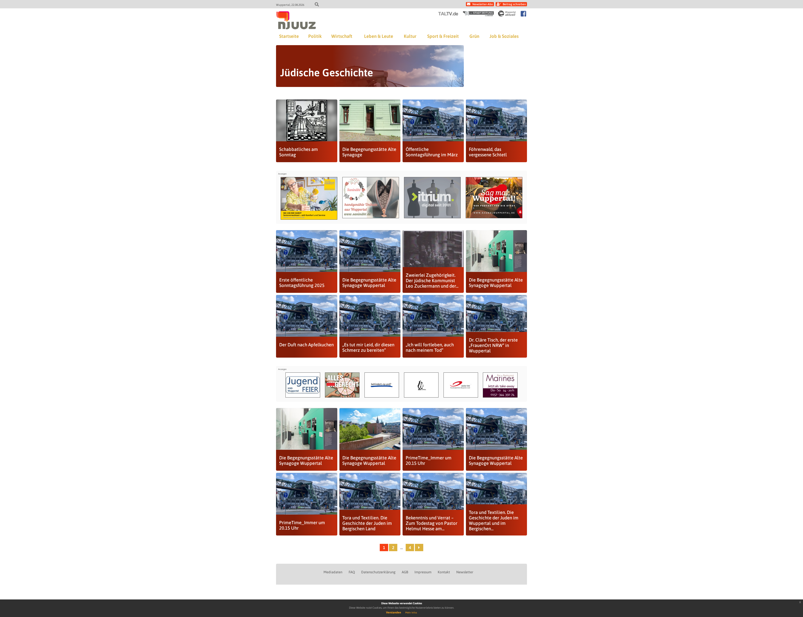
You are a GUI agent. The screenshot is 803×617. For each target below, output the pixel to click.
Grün (474, 36)
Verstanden (393, 612)
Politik (315, 36)
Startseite (289, 36)
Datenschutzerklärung (378, 572)
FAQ (352, 572)
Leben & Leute (378, 36)
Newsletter (464, 572)
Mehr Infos (411, 612)
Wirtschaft (341, 36)
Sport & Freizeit (443, 36)
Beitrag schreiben (514, 4)
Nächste (419, 547)
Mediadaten (333, 572)
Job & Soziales (504, 36)
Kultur (410, 36)
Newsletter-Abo (482, 4)
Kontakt (444, 572)
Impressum (422, 572)
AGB (405, 572)
